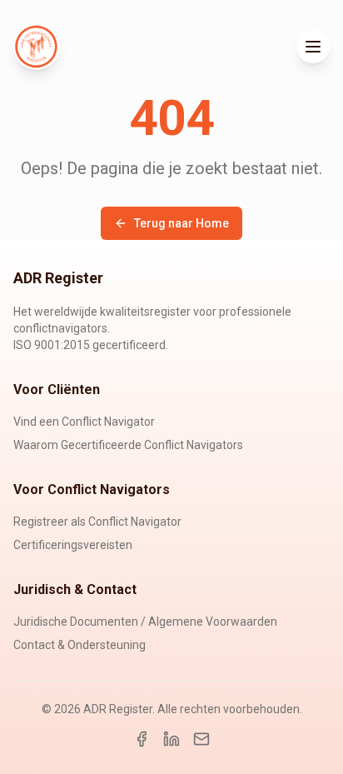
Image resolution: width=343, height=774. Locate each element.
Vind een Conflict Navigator (84, 421)
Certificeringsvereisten (72, 545)
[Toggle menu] (313, 46)
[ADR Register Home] (36, 46)
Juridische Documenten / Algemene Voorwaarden (145, 621)
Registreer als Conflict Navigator (97, 521)
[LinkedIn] (171, 739)
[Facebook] (141, 739)
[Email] (201, 739)
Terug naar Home (181, 223)
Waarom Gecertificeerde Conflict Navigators (128, 445)
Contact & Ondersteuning (79, 645)
